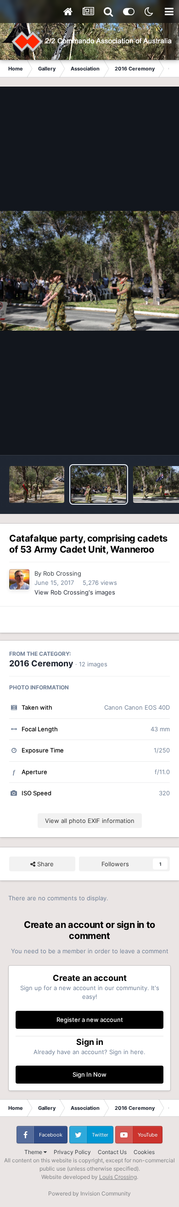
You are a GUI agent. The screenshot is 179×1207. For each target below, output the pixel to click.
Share (44, 864)
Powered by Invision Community (89, 1193)
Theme (34, 1152)
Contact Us (112, 1152)
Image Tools (141, 438)
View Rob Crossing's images (74, 592)
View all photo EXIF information (89, 820)
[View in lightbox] (89, 271)
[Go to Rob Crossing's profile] (19, 579)
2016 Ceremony (41, 663)
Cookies (144, 1152)
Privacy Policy (72, 1152)
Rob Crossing (62, 573)
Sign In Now (89, 1074)
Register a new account (89, 1019)
